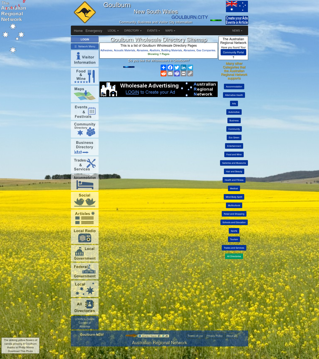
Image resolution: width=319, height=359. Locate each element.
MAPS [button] (169, 30)
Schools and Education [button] (234, 222)
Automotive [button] (234, 111)
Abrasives (142, 50)
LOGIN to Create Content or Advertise (85, 322)
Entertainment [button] (234, 145)
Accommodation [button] (234, 86)
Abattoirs (155, 50)
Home (78, 30)
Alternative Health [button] (234, 94)
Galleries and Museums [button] (234, 162)
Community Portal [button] (233, 52)
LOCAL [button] (112, 30)
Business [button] (234, 120)
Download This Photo (20, 351)
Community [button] (234, 128)
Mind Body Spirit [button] (234, 196)
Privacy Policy (215, 335)
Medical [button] (234, 188)
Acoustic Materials (124, 50)
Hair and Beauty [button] (234, 171)
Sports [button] (234, 230)
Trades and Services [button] (234, 247)
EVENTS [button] (152, 30)
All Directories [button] (234, 256)
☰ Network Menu (84, 46)
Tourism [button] (234, 239)
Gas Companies (205, 50)
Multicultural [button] (234, 205)
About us (231, 335)
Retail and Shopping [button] (234, 213)
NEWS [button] (236, 30)
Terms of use (195, 335)
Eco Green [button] (234, 137)
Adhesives (106, 50)
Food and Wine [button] (234, 154)
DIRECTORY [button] (132, 30)
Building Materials (171, 50)
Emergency (93, 30)
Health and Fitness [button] (234, 179)
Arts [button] (234, 103)
